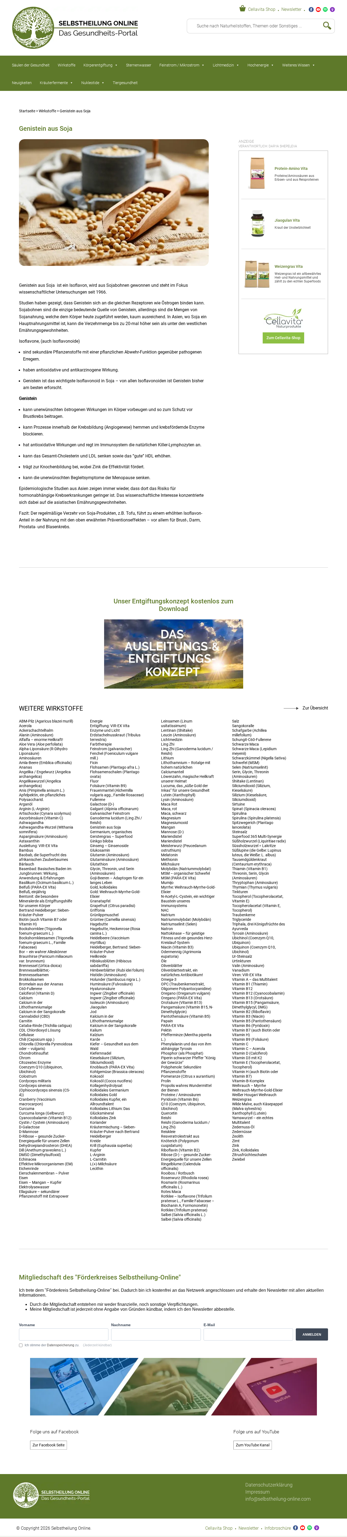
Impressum (257, 1492)
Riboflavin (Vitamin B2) (180, 1150)
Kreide (95, 1141)
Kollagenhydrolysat (106, 1085)
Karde (95, 1039)
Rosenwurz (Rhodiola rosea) (185, 1178)
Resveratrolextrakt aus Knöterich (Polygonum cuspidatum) (180, 1141)
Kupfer (95, 1150)
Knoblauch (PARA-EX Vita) (112, 1067)
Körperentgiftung (98, 65)
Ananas (25, 767)
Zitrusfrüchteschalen (249, 1155)
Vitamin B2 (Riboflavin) (251, 1012)
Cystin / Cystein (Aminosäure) (44, 1122)
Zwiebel (238, 1159)
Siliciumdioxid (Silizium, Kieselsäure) (251, 788)
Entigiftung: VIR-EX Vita (110, 726)
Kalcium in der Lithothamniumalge (106, 1018)
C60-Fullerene (30, 989)
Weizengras (242, 1099)
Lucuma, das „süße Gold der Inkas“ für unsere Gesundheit (185, 788)
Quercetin (169, 1113)
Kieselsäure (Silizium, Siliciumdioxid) (107, 1060)
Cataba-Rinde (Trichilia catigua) (45, 1025)
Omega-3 (168, 979)
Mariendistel (171, 836)
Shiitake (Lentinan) (248, 781)
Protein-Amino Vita (291, 168)
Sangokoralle (243, 726)
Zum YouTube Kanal (252, 1445)
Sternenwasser (138, 65)
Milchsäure (170, 864)
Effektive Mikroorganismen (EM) (46, 1164)
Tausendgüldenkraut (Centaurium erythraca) (252, 862)
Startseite (27, 111)
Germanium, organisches (111, 832)
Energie (96, 721)
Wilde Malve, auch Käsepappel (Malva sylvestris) (257, 1106)
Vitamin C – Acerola (248, 1048)
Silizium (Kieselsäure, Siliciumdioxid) (249, 797)
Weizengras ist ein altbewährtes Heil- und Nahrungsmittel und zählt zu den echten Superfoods (298, 277)
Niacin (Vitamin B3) (177, 947)
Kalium (96, 1030)
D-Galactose (29, 1127)
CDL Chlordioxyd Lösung (39, 1030)
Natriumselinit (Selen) (179, 924)
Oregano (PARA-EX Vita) (181, 998)
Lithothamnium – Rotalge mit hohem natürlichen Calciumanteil (185, 767)
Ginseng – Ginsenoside (109, 846)
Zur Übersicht (315, 708)
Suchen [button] (325, 26)
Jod (93, 1012)
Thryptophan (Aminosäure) (255, 882)
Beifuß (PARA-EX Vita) (37, 887)
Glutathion (99, 864)
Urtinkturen (241, 961)
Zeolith (237, 1136)
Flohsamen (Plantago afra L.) (115, 767)
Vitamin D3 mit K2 (247, 1058)
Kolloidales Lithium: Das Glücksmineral (110, 1111)
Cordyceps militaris (35, 1081)
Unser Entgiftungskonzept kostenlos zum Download (173, 605)
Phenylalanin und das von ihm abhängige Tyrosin (186, 1046)
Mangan (168, 827)
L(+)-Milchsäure (103, 1164)
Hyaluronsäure (102, 989)
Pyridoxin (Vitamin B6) (180, 1099)
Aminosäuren (30, 758)
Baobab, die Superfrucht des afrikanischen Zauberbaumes (43, 857)
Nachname (121, 1325)
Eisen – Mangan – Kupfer (40, 1182)
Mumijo (167, 882)
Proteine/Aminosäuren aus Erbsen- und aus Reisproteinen (297, 178)
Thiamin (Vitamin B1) (250, 869)
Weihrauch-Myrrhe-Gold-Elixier (257, 1090)
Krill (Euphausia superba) (111, 1145)
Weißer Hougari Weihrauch (254, 1095)
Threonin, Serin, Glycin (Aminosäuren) (250, 875)
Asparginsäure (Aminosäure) (43, 836)
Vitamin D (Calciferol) (250, 1053)
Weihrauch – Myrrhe (249, 1085)
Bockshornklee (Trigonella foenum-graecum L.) (40, 931)
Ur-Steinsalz (242, 956)
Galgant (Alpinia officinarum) (114, 809)
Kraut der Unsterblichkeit (293, 228)
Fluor (94, 781)
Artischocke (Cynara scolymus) (45, 813)
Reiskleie (168, 1131)
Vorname (27, 1325)
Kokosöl (97, 1076)
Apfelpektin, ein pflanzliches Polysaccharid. (42, 797)
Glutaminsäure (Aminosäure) (114, 859)
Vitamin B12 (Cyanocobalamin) (258, 993)
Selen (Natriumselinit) (250, 767)
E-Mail (209, 1325)
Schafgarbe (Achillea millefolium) (249, 732)
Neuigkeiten (22, 83)
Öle (163, 961)
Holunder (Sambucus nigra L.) (115, 979)
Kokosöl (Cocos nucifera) (111, 1081)
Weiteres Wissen (296, 65)
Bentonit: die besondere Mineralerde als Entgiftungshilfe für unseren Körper (45, 901)
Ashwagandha (31, 822)
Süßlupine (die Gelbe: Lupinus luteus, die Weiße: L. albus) (256, 852)
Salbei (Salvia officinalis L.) (183, 1215)
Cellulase (26, 1035)
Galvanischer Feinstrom (110, 813)
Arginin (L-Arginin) (34, 809)
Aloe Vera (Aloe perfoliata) (41, 744)
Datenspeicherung (60, 1345)
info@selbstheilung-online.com (278, 1499)
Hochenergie (258, 65)
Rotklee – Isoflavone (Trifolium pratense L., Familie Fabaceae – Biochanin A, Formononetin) (187, 1201)
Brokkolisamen (31, 979)
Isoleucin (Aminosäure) (109, 1002)
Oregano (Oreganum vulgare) (185, 993)
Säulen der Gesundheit (31, 65)
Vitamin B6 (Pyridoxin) (251, 1025)
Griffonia (97, 910)
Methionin (169, 859)
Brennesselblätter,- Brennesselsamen (34, 972)
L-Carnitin (98, 1159)
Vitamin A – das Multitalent (255, 979)
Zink (235, 1145)
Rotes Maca (171, 1191)
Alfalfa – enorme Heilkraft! (41, 739)
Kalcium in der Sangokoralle (113, 1025)
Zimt (236, 1141)
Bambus (26, 850)
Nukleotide (90, 83)
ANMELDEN (312, 1334)
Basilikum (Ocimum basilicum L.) (46, 882)
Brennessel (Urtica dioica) (40, 965)
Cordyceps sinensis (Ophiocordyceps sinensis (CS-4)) (44, 1090)
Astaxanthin (29, 841)
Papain (167, 1021)
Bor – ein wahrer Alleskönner (43, 952)
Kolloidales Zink (103, 1118)
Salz (235, 721)
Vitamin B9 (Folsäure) (250, 1039)
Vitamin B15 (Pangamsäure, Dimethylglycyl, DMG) (255, 1005)
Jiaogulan (98, 1007)
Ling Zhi (167, 744)
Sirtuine (238, 804)
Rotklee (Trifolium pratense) (184, 1210)
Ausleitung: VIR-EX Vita (38, 846)
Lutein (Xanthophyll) (178, 795)
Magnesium (171, 818)
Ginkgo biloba (101, 841)
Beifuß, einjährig (32, 892)
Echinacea (27, 1159)
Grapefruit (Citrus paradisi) (112, 905)
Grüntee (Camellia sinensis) (113, 919)
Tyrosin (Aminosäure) (250, 933)
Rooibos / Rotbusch (177, 1173)
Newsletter (291, 9)
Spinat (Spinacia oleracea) (254, 809)
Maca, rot (169, 809)
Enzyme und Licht (105, 730)
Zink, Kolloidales (245, 1150)
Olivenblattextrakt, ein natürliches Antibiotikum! (182, 972)
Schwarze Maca (245, 744)
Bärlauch (26, 864)
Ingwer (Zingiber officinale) (112, 993)
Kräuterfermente (54, 83)
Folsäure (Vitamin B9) (108, 786)
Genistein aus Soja (105, 827)
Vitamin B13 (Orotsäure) (252, 998)
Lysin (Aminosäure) (177, 799)
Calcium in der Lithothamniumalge (35, 1005)
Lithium (167, 758)
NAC (165, 910)
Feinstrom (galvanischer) (111, 749)
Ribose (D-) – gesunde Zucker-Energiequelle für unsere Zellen (186, 1157)
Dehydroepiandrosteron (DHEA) (45, 1145)
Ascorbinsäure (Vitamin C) (41, 818)
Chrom (24, 1058)
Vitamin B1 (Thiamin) (250, 984)
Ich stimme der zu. (68, 1345)
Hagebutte (99, 924)
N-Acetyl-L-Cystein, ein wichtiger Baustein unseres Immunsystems (188, 901)
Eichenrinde (28, 1168)
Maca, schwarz (174, 813)
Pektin (166, 1030)
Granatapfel (100, 901)
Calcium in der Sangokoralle (42, 1012)
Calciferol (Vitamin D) (36, 993)
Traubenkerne (243, 915)
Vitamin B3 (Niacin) (248, 1016)
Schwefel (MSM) (245, 762)
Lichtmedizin (223, 65)
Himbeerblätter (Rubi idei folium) (117, 970)
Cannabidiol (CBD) (34, 1016)
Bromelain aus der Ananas (41, 984)
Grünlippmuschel (104, 915)
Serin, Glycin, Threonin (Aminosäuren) (250, 774)
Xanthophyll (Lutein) (249, 1113)
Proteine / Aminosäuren (181, 1095)
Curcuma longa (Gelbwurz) (41, 1113)
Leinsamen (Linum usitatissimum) (176, 723)
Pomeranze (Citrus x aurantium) (188, 1076)
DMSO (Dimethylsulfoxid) (40, 1155)
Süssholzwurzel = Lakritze (254, 846)
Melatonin (169, 855)
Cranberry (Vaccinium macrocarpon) (37, 1101)
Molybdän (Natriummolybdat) (186, 869)
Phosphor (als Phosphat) (182, 1053)
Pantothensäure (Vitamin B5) (185, 1016)
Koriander (98, 1122)
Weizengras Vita (289, 266)
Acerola (25, 726)
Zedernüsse (242, 1131)
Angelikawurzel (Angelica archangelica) (40, 783)
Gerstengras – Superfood (111, 836)
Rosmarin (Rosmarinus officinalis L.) (180, 1184)
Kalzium (97, 1035)
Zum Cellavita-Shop (283, 338)
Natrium (168, 915)
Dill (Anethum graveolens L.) (42, 1150)
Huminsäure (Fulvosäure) (111, 984)
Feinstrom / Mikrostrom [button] (179, 65)
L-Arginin (97, 1155)
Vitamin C (240, 1044)
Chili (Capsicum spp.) (36, 1039)
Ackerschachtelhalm (36, 730)
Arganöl (25, 804)
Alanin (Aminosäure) (36, 735)
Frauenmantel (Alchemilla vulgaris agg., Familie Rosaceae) (117, 792)
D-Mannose (28, 1131)
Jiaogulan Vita (287, 220)
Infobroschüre (278, 1528)
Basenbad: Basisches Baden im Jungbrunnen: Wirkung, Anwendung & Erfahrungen (45, 873)
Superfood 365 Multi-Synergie (257, 836)
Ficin (94, 762)
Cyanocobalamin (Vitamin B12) (45, 1118)
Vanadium (240, 970)
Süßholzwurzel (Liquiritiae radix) (259, 841)
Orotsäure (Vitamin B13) (181, 1002)
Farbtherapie (101, 744)
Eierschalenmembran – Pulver (44, 1173)
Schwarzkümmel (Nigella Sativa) (259, 758)
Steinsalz (239, 832)
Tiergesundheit (125, 83)
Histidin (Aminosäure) (108, 975)
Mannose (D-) (172, 832)
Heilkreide (98, 956)
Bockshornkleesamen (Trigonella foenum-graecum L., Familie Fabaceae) (46, 943)
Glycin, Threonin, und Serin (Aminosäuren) (112, 871)
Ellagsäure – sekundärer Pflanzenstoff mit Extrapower (44, 1194)
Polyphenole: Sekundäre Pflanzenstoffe (181, 1069)
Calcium (26, 998)
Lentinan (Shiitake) (177, 730)
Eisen (23, 1178)
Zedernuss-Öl (243, 1127)
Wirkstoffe (66, 65)
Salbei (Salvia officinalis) (181, 1219)
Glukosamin (100, 850)
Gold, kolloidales (103, 887)
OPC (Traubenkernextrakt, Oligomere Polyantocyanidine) (186, 986)
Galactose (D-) (102, 804)
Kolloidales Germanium (109, 1090)
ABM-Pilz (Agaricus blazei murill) (46, 721)
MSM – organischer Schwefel (185, 873)
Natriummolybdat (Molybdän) (186, 919)
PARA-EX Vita (172, 1025)
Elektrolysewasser (34, 1187)
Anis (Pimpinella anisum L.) (42, 790)
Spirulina (239, 813)
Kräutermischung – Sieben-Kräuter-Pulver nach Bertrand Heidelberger (114, 1132)
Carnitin (25, 1021)
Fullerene (97, 799)
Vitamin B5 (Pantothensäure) (256, 1021)
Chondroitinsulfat (34, 1053)
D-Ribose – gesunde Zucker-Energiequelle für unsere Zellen (44, 1138)
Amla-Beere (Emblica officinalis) (45, 762)
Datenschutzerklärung (269, 1485)
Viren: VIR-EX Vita (247, 975)
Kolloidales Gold (103, 1095)
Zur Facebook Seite (49, 1445)
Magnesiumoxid (174, 822)
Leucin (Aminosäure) (178, 735)
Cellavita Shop (261, 9)
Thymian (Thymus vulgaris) (255, 887)
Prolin (166, 1081)
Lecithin (96, 1168)
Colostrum (28, 1076)
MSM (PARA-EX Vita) (178, 878)
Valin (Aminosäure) (248, 965)
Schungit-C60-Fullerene (251, 739)
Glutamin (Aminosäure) (109, 855)
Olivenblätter (171, 965)
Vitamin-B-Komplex (248, 1081)
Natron (167, 929)
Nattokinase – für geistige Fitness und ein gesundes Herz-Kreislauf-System (187, 938)
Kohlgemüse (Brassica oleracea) (117, 1072)
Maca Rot (169, 804)
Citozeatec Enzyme (35, 1062)
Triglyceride (241, 919)
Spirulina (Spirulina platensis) (256, 818)
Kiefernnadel (100, 1053)
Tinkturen (240, 892)
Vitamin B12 (242, 989)
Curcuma (26, 1108)
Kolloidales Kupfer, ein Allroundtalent (108, 1101)
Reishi (166, 1118)
